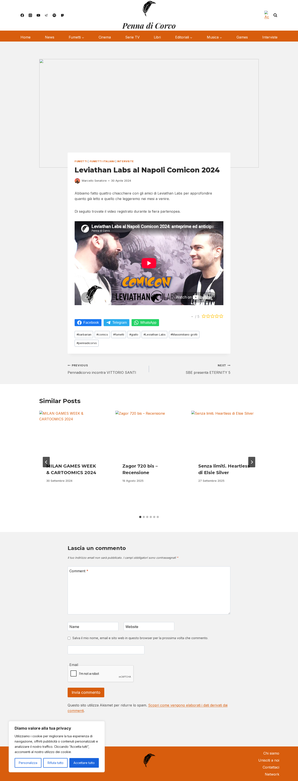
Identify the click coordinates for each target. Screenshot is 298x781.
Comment (78, 571)
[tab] (140, 517)
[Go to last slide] (46, 462)
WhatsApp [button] (148, 322)
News (49, 37)
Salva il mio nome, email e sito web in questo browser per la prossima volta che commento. (140, 638)
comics (102, 334)
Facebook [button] (91, 322)
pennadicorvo (87, 343)
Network (272, 774)
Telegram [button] (119, 322)
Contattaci (271, 767)
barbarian (84, 334)
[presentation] (73, 433)
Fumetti (81, 161)
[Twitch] (62, 15)
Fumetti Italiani (102, 161)
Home (26, 37)
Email (73, 665)
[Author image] (77, 181)
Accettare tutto (84, 763)
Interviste (269, 37)
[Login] (266, 15)
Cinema (105, 37)
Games (242, 37)
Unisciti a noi (268, 760)
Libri (157, 37)
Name (74, 626)
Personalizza (28, 763)
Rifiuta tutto (55, 763)
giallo (133, 334)
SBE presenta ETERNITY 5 (208, 369)
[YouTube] (38, 15)
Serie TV (132, 37)
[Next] (251, 462)
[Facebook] (22, 15)
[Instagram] (30, 15)
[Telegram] (46, 15)
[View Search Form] (275, 15)
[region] (57, 746)
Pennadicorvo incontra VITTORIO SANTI (102, 369)
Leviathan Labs (155, 334)
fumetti (118, 334)
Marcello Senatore (94, 180)
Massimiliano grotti (184, 334)
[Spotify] (54, 15)
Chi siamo (271, 753)
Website (131, 626)
